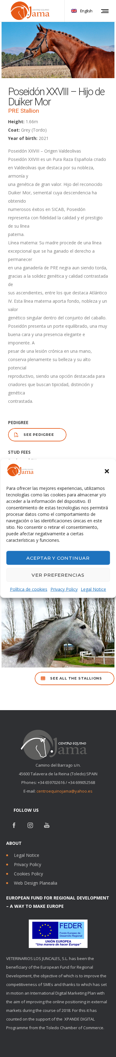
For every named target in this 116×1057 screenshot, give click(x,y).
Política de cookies (28, 589)
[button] (107, 471)
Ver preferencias (58, 575)
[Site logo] (29, 11)
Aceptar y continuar (58, 558)
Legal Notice (93, 589)
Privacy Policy (64, 589)
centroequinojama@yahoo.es (64, 791)
